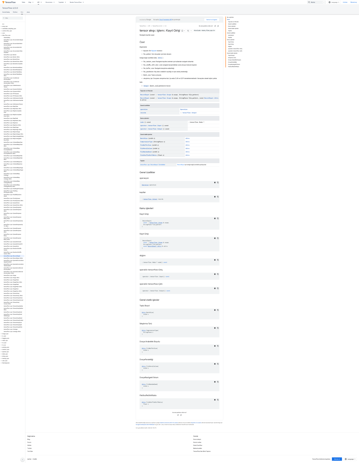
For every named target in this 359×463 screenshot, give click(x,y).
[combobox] (316, 2)
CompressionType (146, 142)
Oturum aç (353, 2)
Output (146, 86)
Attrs (160, 58)
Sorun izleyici (197, 439)
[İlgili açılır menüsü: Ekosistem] (54, 2)
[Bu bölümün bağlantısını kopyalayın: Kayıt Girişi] (151, 214)
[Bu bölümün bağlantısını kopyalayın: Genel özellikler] (157, 172)
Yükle (23, 2)
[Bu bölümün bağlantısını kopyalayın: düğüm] (148, 256)
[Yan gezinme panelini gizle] (22, 460)
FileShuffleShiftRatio (148, 155)
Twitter (29, 448)
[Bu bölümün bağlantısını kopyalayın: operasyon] (151, 178)
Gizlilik (35, 459)
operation (144, 109)
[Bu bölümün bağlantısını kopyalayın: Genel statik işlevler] (162, 300)
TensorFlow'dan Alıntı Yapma (201, 451)
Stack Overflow (197, 445)
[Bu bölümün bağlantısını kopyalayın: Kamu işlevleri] (156, 208)
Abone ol (337, 459)
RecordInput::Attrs (211, 98)
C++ (22, 12)
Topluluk (61, 2)
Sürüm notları (197, 442)
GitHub (345, 2)
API (38, 2)
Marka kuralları (197, 448)
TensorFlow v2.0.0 (10, 8)
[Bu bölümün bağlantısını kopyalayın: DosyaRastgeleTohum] (161, 378)
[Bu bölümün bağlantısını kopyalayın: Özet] (146, 42)
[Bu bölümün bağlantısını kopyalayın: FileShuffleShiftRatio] (159, 395)
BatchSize (144, 138)
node (142, 122)
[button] (12, 26)
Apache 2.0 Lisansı (196, 422)
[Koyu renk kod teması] (214, 182)
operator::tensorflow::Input (150, 125)
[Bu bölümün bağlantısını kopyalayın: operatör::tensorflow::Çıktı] (165, 284)
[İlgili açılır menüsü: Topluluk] (66, 2)
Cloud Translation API (165, 19)
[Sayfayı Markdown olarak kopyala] (188, 30)
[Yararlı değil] (218, 26)
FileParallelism (146, 148)
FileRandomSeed (146, 152)
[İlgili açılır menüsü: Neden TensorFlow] (84, 2)
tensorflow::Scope (164, 95)
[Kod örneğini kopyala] (217, 182)
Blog (28, 439)
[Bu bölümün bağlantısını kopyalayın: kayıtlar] (148, 192)
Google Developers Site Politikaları (145, 424)
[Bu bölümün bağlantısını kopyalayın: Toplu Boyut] (152, 306)
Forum (29, 442)
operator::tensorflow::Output (151, 129)
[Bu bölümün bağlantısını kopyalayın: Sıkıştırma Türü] (154, 324)
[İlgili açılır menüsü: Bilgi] (33, 2)
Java (28, 12)
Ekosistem (49, 2)
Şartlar (29, 459)
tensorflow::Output (189, 113)
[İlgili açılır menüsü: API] (41, 2)
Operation (183, 109)
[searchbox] (12, 18)
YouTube (30, 451)
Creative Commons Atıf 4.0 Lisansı (169, 422)
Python (15, 12)
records (143, 113)
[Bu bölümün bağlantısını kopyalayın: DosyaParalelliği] (155, 360)
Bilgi (30, 2)
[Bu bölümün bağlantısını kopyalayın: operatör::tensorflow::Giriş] (165, 270)
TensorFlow (143, 26)
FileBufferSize (145, 145)
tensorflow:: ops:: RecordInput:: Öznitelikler (152, 164)
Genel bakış (6, 12)
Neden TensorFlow (76, 2)
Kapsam (154, 51)
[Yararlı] (215, 26)
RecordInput (144, 95)
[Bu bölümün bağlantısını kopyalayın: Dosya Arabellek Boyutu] (162, 342)
